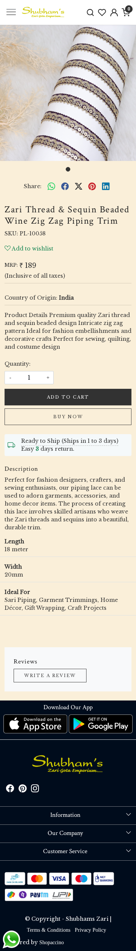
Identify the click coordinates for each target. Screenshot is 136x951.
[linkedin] (106, 186)
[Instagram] (34, 790)
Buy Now (68, 416)
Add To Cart (68, 397)
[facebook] (65, 186)
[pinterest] (92, 186)
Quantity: (18, 363)
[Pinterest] (22, 790)
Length (14, 541)
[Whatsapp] (51, 186)
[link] (90, 12)
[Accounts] (114, 12)
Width (13, 566)
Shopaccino (51, 942)
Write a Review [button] (50, 675)
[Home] (43, 12)
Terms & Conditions (48, 930)
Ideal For (17, 592)
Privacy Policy (90, 930)
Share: (33, 186)
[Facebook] (10, 790)
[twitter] (78, 186)
